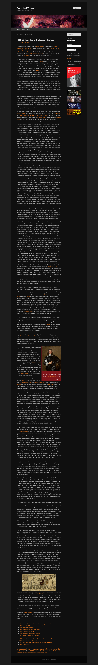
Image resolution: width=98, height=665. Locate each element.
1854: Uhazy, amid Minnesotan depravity (29, 633)
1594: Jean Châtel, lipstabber (26, 627)
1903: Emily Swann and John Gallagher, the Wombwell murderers (35, 642)
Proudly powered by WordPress (49, 659)
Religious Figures (56, 649)
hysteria (53, 48)
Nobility (33, 649)
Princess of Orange (52, 266)
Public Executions (48, 649)
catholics (37, 650)
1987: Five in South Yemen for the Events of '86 (31, 626)
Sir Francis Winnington (23, 115)
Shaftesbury (47, 294)
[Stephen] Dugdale (27, 382)
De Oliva (50, 384)
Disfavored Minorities (52, 648)
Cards (28, 29)
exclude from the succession (35, 53)
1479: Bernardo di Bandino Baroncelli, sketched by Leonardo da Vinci (36, 639)
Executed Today (25, 8)
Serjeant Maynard (23, 431)
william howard (37, 652)
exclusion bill (53, 650)
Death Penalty (44, 648)
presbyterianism (28, 311)
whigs (37, 70)
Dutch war (22, 336)
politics (18, 652)
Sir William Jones (21, 113)
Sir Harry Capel (34, 115)
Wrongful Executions (21, 650)
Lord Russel (57, 113)
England (59, 648)
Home (18, 29)
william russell (44, 652)
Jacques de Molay (27, 612)
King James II (26, 55)
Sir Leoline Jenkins (41, 117)
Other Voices (38, 649)
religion (27, 652)
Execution (19, 649)
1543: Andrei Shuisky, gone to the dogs (29, 637)
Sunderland (53, 294)
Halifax (28, 296)
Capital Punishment (36, 648)
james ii (58, 650)
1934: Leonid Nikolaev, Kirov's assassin (29, 635)
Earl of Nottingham (25, 373)
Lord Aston (55, 390)
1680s (33, 650)
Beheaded (29, 648)
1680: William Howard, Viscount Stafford (35, 39)
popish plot (22, 652)
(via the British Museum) (41, 594)
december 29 (47, 650)
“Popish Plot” (24, 50)
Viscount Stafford (36, 362)
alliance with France (33, 336)
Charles (41, 61)
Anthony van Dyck (51, 376)
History (29, 649)
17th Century (23, 648)
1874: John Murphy (24, 644)
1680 (31, 650)
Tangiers (48, 324)
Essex (18, 296)
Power (42, 649)
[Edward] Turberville (39, 382)
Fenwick (19, 384)
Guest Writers (24, 649)
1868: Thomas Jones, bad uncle (27, 631)
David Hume (33, 42)
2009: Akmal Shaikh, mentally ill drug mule (30, 640)
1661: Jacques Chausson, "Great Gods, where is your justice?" (35, 624)
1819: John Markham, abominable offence (29, 629)
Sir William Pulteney (43, 115)
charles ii (42, 650)
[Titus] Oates (24, 380)
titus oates (31, 652)
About (23, 29)
